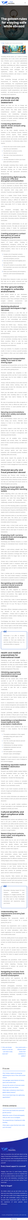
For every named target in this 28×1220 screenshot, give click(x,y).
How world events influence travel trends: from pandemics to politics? (21, 1052)
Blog (3, 43)
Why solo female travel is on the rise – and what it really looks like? (7, 1051)
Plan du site (14, 1219)
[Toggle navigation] (25, 3)
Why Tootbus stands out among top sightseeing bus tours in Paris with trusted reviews (14, 1075)
